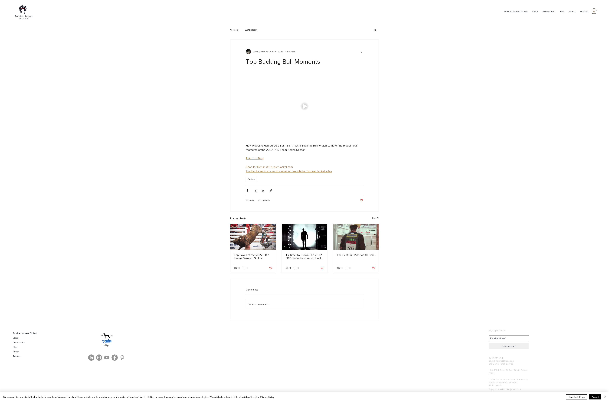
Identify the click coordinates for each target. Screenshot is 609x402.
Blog (15, 347)
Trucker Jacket (24, 16)
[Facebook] (114, 357)
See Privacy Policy (264, 397)
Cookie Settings (577, 397)
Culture (251, 179)
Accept (595, 397)
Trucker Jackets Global (24, 333)
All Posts (234, 30)
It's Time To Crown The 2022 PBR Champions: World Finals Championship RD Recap (303, 256)
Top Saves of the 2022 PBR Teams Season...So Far (251, 256)
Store (15, 337)
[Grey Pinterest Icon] (122, 357)
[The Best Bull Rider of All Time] (356, 237)
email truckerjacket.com (509, 389)
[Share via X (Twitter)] (255, 190)
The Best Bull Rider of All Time (356, 255)
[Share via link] (270, 190)
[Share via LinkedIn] (262, 190)
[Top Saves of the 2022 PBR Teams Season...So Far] (253, 237)
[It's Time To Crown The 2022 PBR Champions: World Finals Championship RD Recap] (304, 237)
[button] (594, 11)
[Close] (605, 396)
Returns (16, 356)
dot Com (24, 18)
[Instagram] (99, 357)
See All (375, 218)
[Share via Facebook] (247, 190)
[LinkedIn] (91, 357)
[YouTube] (107, 357)
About (16, 351)
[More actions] (361, 52)
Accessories (19, 342)
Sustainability (251, 30)
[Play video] (304, 106)
